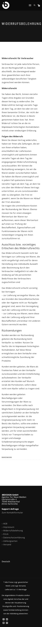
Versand (7, 544)
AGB (5, 523)
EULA (5, 534)
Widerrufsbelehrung (13, 530)
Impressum (7, 127)
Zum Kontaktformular (12, 512)
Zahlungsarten (10, 541)
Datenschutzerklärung (14, 537)
